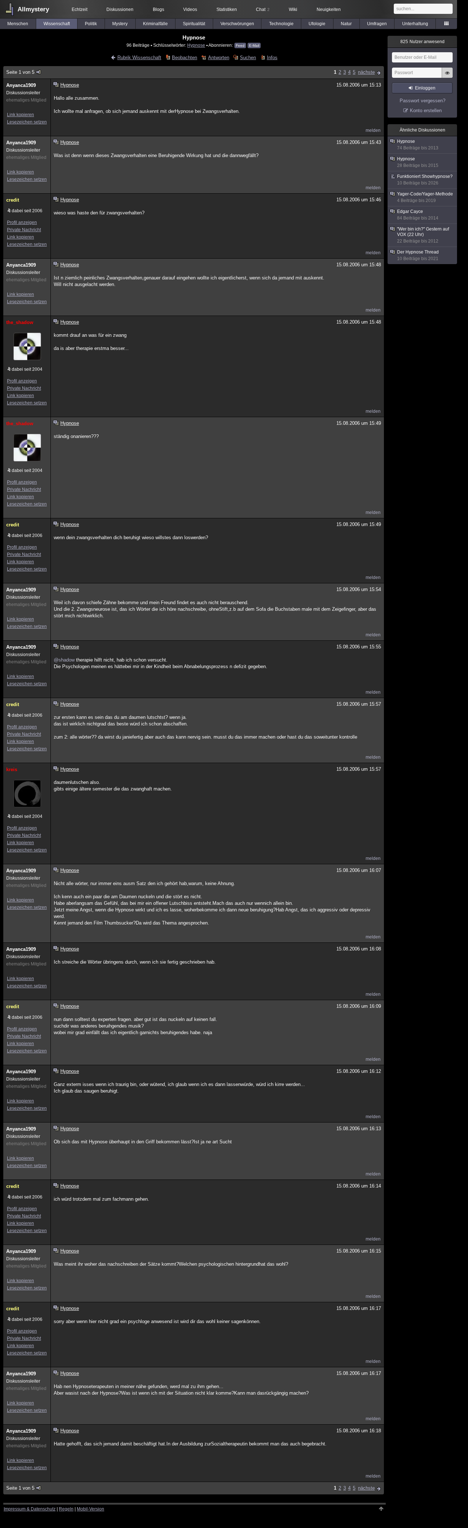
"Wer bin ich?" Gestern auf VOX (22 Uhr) (423, 235)
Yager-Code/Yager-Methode (425, 197)
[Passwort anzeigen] (447, 77)
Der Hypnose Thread (418, 255)
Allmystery (33, 9)
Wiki (293, 9)
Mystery (120, 23)
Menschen (17, 23)
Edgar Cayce (417, 215)
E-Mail (254, 45)
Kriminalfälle (155, 23)
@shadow (64, 660)
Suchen (248, 57)
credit (12, 200)
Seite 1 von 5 (20, 72)
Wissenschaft (57, 23)
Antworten (218, 57)
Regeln (66, 1509)
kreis (11, 769)
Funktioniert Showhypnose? (425, 180)
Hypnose (196, 45)
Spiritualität (194, 23)
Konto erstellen (426, 110)
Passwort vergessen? (422, 100)
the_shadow (19, 322)
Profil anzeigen (22, 222)
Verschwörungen (237, 23)
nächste (366, 72)
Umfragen (377, 23)
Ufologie (317, 23)
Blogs (158, 9)
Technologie (281, 23)
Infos (272, 57)
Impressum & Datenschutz (30, 1509)
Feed (240, 45)
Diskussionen (119, 9)
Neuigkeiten (329, 9)
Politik (91, 23)
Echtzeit (79, 9)
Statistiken (226, 9)
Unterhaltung (415, 23)
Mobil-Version (90, 1509)
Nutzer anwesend (422, 41)
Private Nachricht (24, 229)
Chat (262, 9)
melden (373, 130)
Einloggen (425, 88)
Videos (190, 9)
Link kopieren (20, 114)
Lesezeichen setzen (27, 122)
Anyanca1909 (21, 85)
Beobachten (184, 57)
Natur (346, 23)
